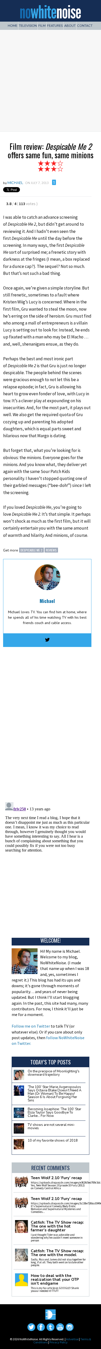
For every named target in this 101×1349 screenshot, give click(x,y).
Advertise (72, 1339)
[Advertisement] (50, 79)
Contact (84, 25)
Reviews (51, 550)
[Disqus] (47, 723)
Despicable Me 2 (31, 550)
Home (12, 25)
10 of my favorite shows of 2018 (53, 1140)
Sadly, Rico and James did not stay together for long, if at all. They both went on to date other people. (58, 1262)
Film (42, 25)
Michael (15, 182)
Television (28, 25)
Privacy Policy (58, 1342)
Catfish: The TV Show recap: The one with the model (57, 1253)
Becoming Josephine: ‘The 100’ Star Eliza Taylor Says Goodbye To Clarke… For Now (54, 1112)
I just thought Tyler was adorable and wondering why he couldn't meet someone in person (57, 1237)
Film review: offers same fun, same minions (50, 151)
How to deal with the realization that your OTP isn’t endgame (55, 1279)
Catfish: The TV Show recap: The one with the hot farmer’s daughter (57, 1226)
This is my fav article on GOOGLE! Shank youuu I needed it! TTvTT (55, 1289)
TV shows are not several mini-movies (51, 1127)
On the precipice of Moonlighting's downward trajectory (54, 1073)
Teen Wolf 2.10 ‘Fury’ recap (56, 1178)
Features (55, 25)
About (70, 25)
